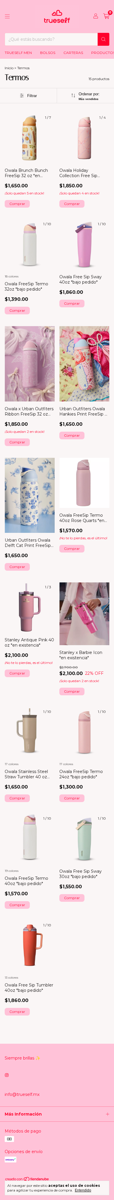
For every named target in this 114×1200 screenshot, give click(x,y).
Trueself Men (18, 52)
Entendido (83, 1190)
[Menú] (7, 16)
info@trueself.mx (22, 1094)
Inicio (9, 68)
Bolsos (47, 52)
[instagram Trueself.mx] (7, 1075)
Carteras (73, 52)
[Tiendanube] (27, 1180)
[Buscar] (103, 39)
